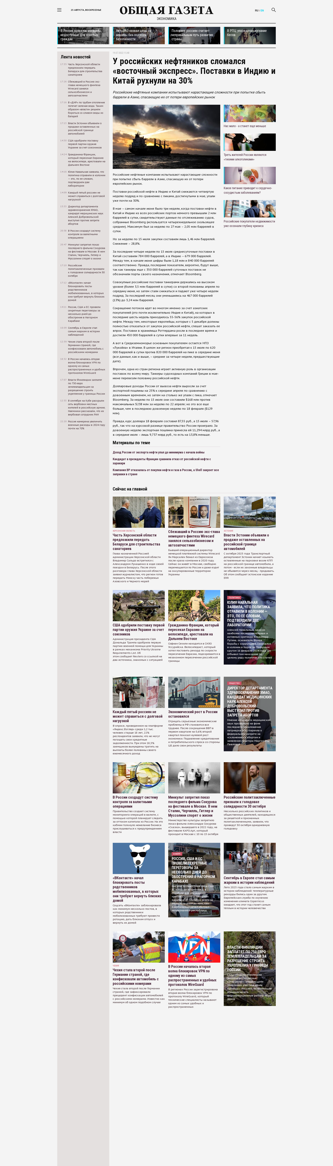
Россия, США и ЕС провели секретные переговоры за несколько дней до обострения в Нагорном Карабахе (193, 870)
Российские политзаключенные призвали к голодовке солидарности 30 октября (249, 801)
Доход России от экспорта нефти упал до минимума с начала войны (158, 452)
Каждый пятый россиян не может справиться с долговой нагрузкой (138, 716)
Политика (234, 597)
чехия (116, 965)
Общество (234, 683)
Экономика (166, 19)
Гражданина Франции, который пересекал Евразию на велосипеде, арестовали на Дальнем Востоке (193, 632)
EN (262, 10)
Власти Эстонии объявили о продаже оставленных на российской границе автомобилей (246, 542)
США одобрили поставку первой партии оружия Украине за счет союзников (139, 629)
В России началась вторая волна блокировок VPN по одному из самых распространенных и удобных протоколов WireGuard (192, 975)
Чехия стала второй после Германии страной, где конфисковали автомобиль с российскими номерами (136, 977)
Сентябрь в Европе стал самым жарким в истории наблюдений (249, 880)
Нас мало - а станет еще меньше (245, 126)
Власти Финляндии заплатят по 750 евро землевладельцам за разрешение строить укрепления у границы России (247, 958)
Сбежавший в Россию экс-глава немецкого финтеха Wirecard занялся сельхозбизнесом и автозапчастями (194, 538)
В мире (177, 854)
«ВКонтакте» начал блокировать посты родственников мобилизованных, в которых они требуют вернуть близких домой (137, 889)
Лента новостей (76, 56)
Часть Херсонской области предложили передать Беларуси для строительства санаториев (136, 542)
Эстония (228, 531)
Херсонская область (124, 531)
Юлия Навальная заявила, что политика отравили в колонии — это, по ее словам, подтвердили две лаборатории (248, 613)
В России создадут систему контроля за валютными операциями (135, 801)
